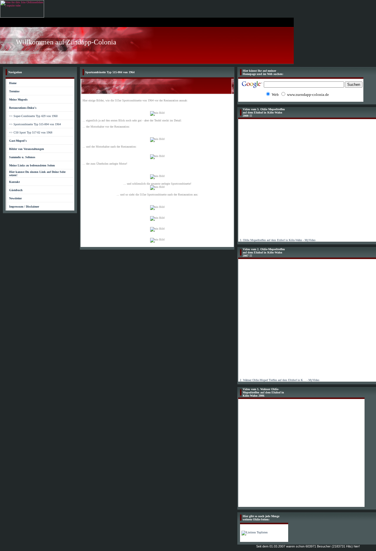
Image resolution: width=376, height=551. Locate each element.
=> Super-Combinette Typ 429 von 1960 (33, 116)
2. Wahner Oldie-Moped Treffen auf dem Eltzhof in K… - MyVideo (279, 380)
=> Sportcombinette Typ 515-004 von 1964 (35, 124)
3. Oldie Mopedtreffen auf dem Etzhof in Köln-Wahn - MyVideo (277, 240)
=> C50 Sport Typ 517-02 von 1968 (30, 132)
